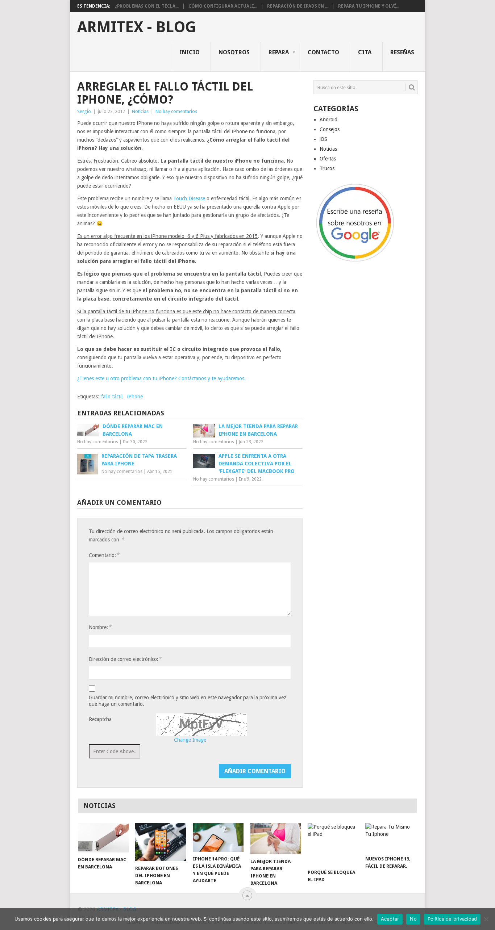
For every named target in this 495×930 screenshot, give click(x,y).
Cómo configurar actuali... (222, 6)
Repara (279, 52)
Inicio (189, 52)
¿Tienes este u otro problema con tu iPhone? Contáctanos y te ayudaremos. (161, 378)
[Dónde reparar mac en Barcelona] (103, 837)
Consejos (330, 129)
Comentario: (104, 555)
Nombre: (100, 627)
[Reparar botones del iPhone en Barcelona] (160, 842)
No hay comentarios (176, 111)
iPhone (135, 396)
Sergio (84, 111)
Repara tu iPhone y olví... (368, 6)
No (413, 919)
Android (328, 119)
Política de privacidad (452, 919)
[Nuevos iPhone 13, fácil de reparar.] (390, 837)
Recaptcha (100, 719)
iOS (323, 139)
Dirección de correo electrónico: (125, 658)
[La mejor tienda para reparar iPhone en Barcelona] (275, 838)
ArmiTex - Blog (136, 27)
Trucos (327, 168)
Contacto (323, 52)
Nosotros (234, 52)
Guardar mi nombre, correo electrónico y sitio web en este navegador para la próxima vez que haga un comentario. (187, 701)
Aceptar (390, 919)
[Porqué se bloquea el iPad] (333, 844)
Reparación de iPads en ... (297, 6)
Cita (364, 52)
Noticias (140, 111)
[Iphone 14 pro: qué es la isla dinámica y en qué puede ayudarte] (218, 837)
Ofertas (328, 159)
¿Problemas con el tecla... (147, 6)
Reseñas (402, 52)
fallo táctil (111, 396)
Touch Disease (189, 198)
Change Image (190, 740)
